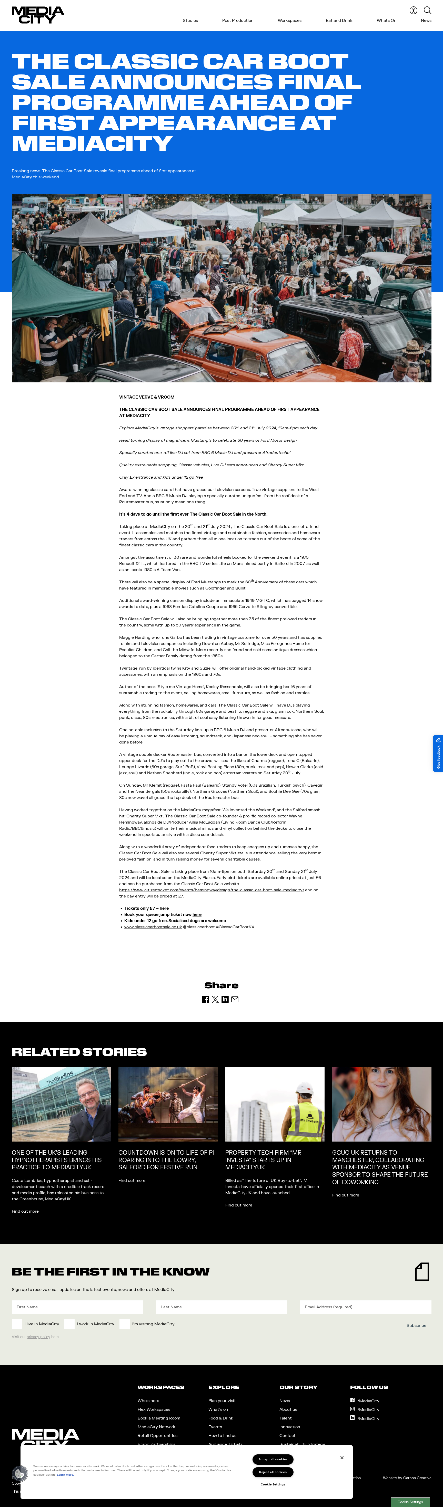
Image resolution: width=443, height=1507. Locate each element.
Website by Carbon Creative (407, 1478)
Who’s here (148, 1400)
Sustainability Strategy (302, 1444)
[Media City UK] (38, 15)
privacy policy (38, 1337)
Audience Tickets (225, 1444)
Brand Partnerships (156, 1444)
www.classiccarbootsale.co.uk (153, 927)
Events (215, 1426)
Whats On (387, 20)
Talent (285, 1418)
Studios (190, 20)
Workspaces (289, 20)
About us (288, 1409)
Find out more (25, 1211)
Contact (287, 1435)
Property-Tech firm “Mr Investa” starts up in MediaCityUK (263, 1160)
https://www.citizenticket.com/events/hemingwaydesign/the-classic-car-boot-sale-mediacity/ (211, 890)
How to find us (222, 1435)
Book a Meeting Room (159, 1418)
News (426, 20)
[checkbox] (179, 1324)
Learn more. (65, 1475)
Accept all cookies (273, 1459)
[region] (187, 1472)
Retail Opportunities (157, 1435)
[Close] (342, 1457)
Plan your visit (222, 1400)
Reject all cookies (273, 1472)
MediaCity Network (156, 1426)
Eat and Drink (339, 20)
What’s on (218, 1409)
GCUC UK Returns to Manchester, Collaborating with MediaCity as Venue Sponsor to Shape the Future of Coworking (380, 1167)
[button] (20, 1473)
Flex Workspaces (154, 1409)
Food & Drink (220, 1418)
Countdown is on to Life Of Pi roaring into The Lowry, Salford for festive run (166, 1160)
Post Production (238, 20)
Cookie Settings (410, 1502)
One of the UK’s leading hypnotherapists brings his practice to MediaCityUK (57, 1160)
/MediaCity (368, 1401)
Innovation (289, 1426)
